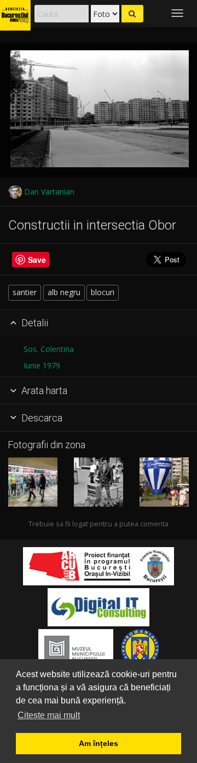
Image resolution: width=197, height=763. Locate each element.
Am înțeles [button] (98, 743)
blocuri (102, 292)
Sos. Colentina (49, 349)
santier (25, 292)
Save (37, 259)
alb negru (64, 292)
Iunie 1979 (42, 365)
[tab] (98, 323)
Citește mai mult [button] (49, 715)
